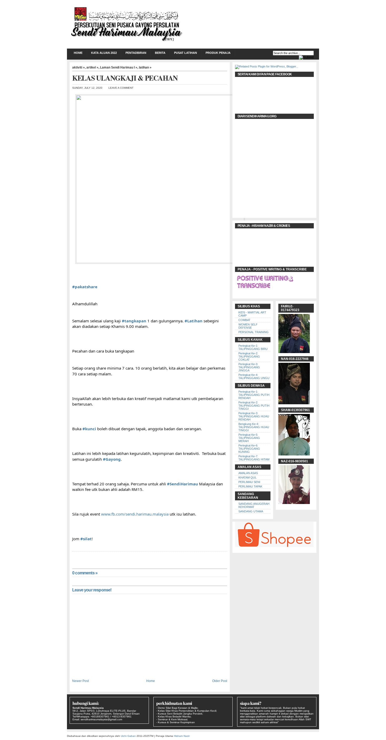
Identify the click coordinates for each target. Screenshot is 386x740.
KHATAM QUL (247, 477)
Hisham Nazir (182, 735)
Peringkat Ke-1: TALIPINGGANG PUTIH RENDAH (253, 395)
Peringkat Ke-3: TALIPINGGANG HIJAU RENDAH (253, 416)
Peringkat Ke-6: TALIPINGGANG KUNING (249, 448)
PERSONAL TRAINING (253, 332)
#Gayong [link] (112, 459)
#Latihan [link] (193, 320)
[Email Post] (72, 557)
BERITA (160, 52)
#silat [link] (86, 538)
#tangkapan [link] (134, 320)
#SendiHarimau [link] (182, 483)
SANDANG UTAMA (250, 511)
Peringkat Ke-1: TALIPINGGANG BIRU (253, 347)
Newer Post (80, 681)
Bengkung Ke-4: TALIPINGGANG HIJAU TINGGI (253, 427)
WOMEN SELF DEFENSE (248, 326)
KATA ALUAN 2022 (104, 52)
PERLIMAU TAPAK (250, 486)
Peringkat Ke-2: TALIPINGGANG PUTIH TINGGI (253, 405)
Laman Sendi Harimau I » (118, 67)
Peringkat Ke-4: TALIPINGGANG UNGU (253, 376)
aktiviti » (78, 67)
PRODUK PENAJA (218, 52)
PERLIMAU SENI (249, 482)
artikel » (92, 67)
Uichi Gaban (128, 735)
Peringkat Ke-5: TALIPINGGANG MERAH (249, 438)
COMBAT (244, 320)
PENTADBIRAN (136, 52)
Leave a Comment (120, 87)
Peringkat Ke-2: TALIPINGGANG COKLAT (249, 356)
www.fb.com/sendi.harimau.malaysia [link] (135, 514)
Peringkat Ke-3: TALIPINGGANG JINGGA (249, 367)
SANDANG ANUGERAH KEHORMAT (253, 505)
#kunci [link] (89, 428)
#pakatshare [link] (84, 286)
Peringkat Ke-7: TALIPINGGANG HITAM (253, 458)
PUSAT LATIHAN (185, 52)
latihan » (145, 67)
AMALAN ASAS (248, 473)
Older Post (219, 681)
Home (78, 52)
